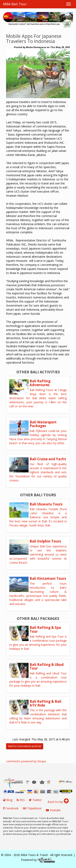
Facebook (11, 808)
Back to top (56, 802)
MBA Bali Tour (15, 4)
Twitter (37, 800)
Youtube (55, 810)
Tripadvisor (34, 808)
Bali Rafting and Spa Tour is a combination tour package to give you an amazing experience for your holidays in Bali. (38, 643)
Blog (8, 800)
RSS (22, 800)
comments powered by (26, 761)
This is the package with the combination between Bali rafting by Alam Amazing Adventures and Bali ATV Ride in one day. (38, 716)
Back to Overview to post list (24, 746)
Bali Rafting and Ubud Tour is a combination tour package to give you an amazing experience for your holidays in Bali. (38, 679)
